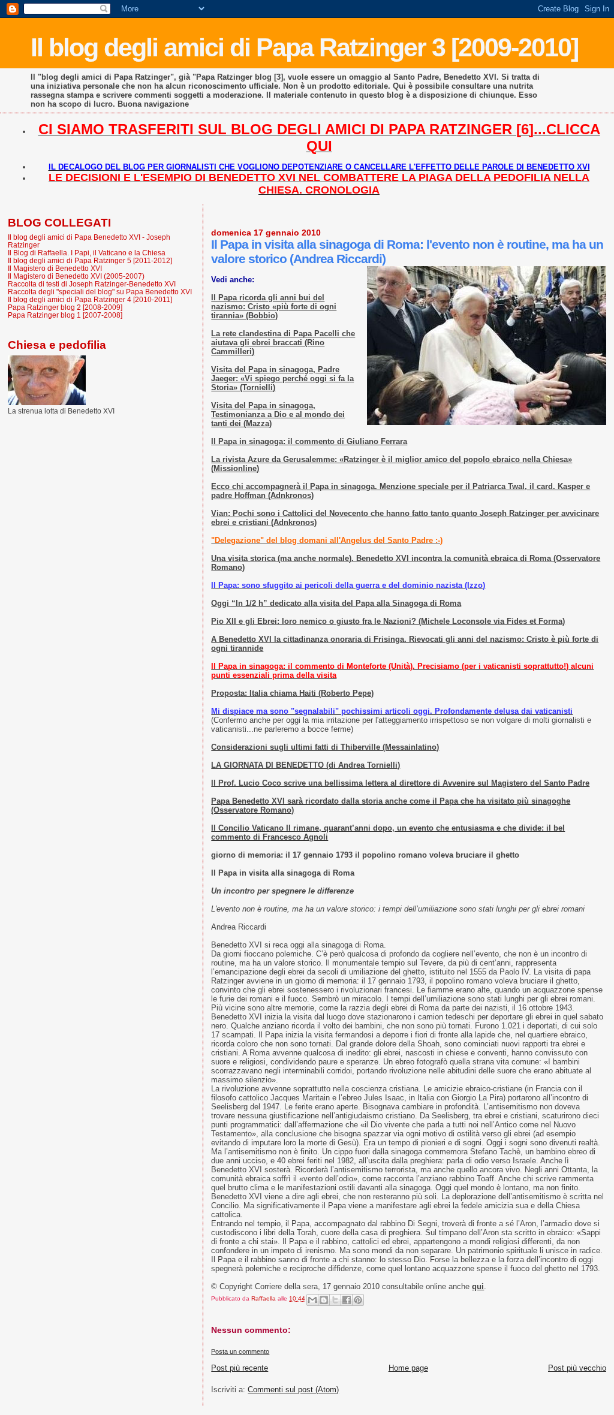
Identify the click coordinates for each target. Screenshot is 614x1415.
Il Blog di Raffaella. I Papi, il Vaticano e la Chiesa (86, 253)
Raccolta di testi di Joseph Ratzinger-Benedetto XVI (92, 284)
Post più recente (239, 1367)
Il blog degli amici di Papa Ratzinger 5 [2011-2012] (90, 260)
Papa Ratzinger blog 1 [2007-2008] (65, 315)
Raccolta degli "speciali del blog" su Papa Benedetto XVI (100, 291)
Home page (408, 1367)
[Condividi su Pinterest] (358, 1300)
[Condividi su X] (335, 1300)
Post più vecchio (577, 1367)
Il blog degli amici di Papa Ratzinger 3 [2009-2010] (304, 47)
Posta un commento (240, 1351)
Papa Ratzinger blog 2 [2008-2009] (65, 307)
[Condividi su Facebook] (347, 1300)
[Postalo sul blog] (324, 1300)
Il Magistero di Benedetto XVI (55, 268)
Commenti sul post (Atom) (293, 1389)
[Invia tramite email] (312, 1300)
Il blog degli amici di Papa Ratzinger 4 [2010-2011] (90, 299)
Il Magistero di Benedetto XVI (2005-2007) (76, 276)
